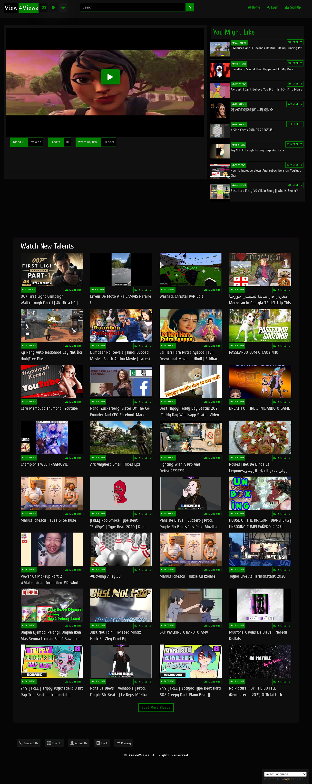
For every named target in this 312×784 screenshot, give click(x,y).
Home (255, 7)
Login (274, 7)
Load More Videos (156, 707)
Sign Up (295, 7)
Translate (297, 779)
